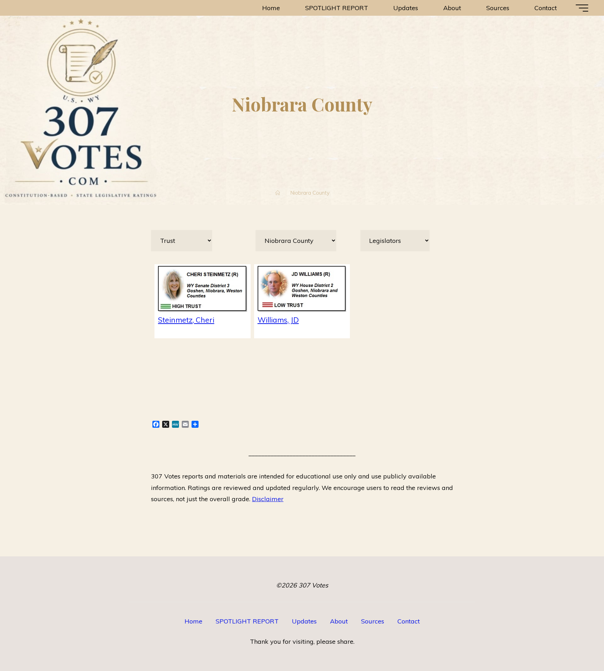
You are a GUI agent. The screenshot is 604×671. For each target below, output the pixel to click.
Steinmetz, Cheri (186, 319)
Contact (408, 621)
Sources (372, 621)
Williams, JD (278, 319)
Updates (304, 621)
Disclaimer (267, 499)
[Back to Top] (577, 644)
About (339, 621)
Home (193, 621)
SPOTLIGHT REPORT (247, 621)
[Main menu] (582, 8)
